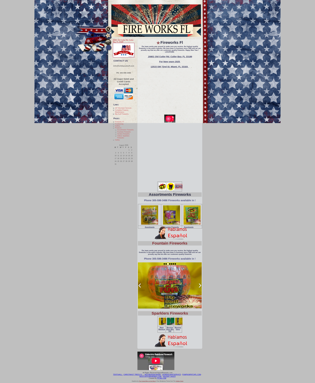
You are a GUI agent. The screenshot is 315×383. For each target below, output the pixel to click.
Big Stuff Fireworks (122, 114)
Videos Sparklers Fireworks (123, 137)
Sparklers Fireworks (170, 313)
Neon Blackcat (161, 328)
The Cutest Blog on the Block (147, 381)
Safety (117, 140)
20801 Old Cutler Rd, (120, 40)
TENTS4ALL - (118, 374)
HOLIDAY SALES (169, 376)
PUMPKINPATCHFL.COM (191, 374)
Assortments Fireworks (125, 130)
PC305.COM (161, 378)
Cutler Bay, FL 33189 (123, 41)
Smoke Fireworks (123, 134)
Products (118, 128)
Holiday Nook (179, 381)
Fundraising (119, 124)
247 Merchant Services (123, 108)
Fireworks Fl (119, 122)
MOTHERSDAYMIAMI (153, 374)
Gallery (117, 126)
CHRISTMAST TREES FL (133, 374)
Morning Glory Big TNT (169, 329)
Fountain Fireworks (124, 132)
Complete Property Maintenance (121, 111)
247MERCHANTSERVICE (171, 374)
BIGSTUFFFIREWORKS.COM (150, 376)
